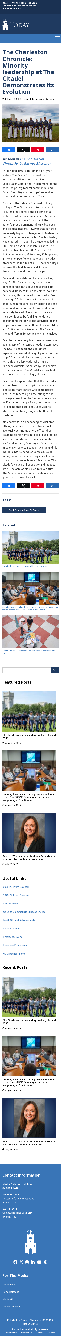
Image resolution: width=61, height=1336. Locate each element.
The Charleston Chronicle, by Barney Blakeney (26, 161)
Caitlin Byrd (9, 1209)
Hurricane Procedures (15, 945)
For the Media (10, 903)
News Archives (11, 928)
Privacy (51, 1332)
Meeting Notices (11, 1306)
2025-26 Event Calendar (16, 887)
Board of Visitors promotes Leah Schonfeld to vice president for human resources (29, 857)
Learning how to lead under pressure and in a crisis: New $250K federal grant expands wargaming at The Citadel (30, 608)
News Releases (10, 1292)
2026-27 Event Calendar (16, 895)
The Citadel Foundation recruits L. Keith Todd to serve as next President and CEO (23, 10)
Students (49, 99)
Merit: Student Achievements (19, 920)
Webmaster (11, 1332)
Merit (46, 1262)
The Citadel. (24, 1329)
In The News (38, 99)
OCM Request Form (14, 954)
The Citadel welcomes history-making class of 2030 (24, 566)
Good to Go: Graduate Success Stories (24, 912)
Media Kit (7, 1299)
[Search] (55, 670)
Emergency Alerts (13, 937)
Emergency (26, 1332)
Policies (40, 1332)
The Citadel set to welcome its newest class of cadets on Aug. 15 (29, 652)
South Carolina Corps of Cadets (24, 510)
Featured (27, 99)
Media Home (9, 1284)
